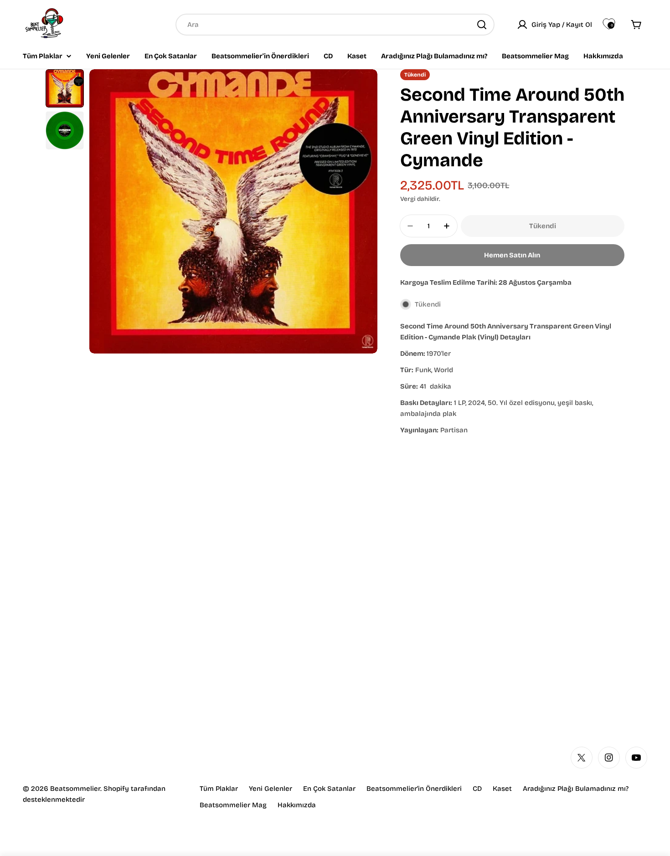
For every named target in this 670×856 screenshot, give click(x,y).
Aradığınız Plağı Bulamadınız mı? (576, 788)
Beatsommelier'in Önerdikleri (414, 788)
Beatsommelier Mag (233, 805)
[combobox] (335, 25)
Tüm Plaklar (219, 788)
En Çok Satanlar (329, 788)
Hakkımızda (297, 805)
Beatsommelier (75, 788)
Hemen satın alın (512, 255)
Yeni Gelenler (270, 788)
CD (477, 788)
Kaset (502, 788)
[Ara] (481, 24)
